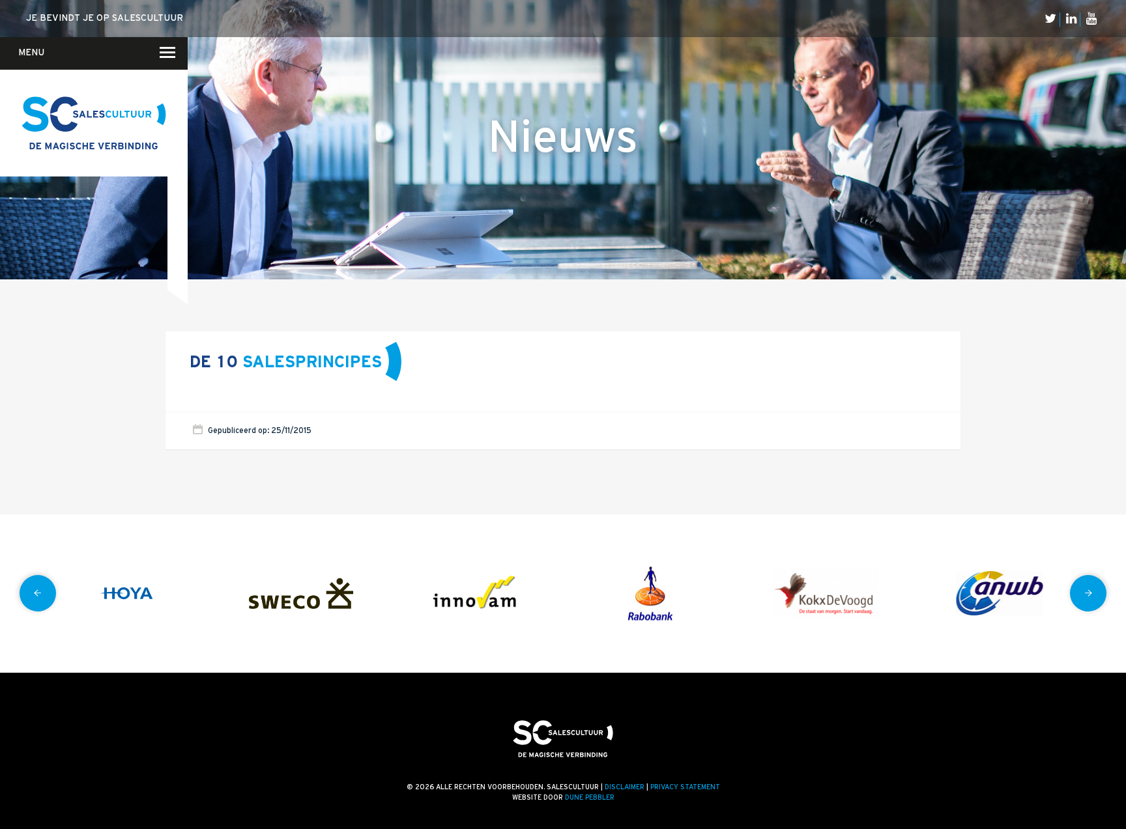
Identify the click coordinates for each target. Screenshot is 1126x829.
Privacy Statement (685, 787)
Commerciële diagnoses (177, 99)
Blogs (179, 98)
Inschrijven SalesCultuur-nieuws (179, 116)
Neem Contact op (178, 59)
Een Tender (177, 151)
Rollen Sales (176, 220)
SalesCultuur (178, 255)
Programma (178, 203)
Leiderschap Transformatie (179, 186)
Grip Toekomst (177, 168)
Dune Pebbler (589, 797)
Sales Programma (179, 238)
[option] (126, 594)
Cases (179, 133)
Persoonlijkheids (178, 272)
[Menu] (159, 52)
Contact (174, 100)
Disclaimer (624, 787)
